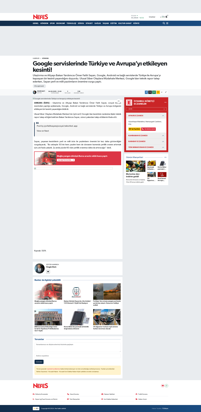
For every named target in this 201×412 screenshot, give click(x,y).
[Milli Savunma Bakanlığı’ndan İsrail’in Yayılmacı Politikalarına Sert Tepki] (48, 317)
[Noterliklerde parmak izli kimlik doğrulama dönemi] (77, 317)
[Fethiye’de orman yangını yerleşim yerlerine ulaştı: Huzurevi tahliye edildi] (107, 291)
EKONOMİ (60, 23)
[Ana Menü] (166, 23)
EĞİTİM (113, 23)
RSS (37, 408)
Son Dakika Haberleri (111, 399)
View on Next (43, 131)
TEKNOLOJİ (71, 23)
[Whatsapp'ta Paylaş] (154, 92)
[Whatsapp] (166, 385)
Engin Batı (51, 267)
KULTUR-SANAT (125, 23)
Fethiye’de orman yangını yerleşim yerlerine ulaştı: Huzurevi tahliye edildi (107, 303)
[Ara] (164, 23)
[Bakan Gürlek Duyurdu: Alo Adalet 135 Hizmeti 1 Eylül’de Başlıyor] (77, 291)
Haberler (36, 58)
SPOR (52, 23)
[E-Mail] (48, 271)
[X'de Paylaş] (150, 92)
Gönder (39, 362)
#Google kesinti (39, 86)
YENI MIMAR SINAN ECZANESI (141, 147)
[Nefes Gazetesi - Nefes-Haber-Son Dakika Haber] (40, 16)
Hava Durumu (74, 394)
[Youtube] (162, 385)
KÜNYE (136, 23)
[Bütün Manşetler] (165, 157)
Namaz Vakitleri (109, 394)
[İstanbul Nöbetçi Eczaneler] (165, 102)
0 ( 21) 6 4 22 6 (149, 129)
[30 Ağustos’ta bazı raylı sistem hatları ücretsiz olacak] (107, 317)
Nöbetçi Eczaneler (41, 394)
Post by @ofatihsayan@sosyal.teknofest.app (57, 126)
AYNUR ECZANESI (135, 116)
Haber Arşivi (142, 399)
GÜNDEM (44, 23)
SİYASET (89, 23)
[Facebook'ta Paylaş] (146, 92)
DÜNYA (81, 23)
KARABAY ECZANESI (136, 141)
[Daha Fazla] (158, 92)
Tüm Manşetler (75, 399)
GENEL (36, 23)
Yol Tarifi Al (135, 129)
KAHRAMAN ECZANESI (138, 135)
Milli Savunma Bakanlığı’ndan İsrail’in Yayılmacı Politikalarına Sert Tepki (47, 329)
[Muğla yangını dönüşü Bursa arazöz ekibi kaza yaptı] (48, 291)
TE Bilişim (165, 408)
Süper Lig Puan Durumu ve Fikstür (46, 399)
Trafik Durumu (143, 394)
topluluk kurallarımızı (54, 369)
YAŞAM (106, 23)
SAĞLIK (98, 23)
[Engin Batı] (40, 268)
